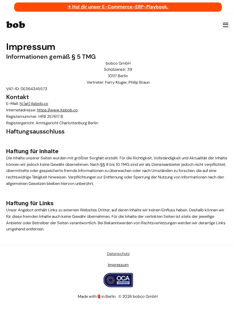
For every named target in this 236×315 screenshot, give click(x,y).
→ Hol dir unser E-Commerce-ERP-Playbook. (117, 7)
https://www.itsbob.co (57, 110)
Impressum (118, 264)
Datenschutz (118, 253)
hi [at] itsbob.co (34, 103)
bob (15, 24)
